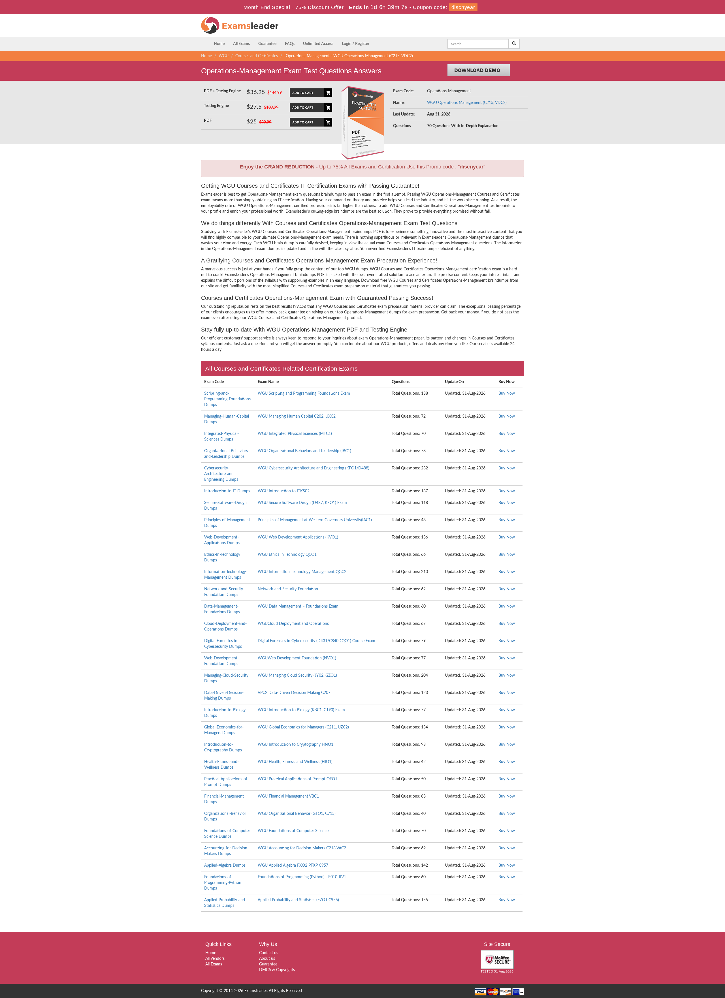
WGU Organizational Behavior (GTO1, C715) (297, 814)
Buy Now (506, 394)
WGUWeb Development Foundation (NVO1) (297, 658)
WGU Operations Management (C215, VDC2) (467, 103)
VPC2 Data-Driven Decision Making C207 (294, 693)
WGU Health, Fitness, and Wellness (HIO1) (295, 762)
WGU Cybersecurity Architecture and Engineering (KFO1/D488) (313, 468)
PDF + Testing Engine (222, 91)
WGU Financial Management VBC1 (288, 796)
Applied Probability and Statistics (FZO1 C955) (298, 900)
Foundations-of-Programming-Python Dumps (222, 882)
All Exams (241, 44)
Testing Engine (216, 106)
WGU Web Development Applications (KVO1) (298, 537)
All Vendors (215, 959)
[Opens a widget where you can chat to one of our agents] (686, 965)
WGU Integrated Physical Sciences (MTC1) (295, 434)
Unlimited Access (318, 44)
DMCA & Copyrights (277, 970)
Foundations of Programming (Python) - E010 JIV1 (302, 877)
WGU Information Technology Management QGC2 (302, 572)
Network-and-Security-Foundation (288, 589)
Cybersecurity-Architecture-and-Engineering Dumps (221, 474)
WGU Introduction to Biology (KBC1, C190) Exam (301, 710)
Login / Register (355, 44)
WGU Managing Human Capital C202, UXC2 (297, 416)
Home (219, 44)
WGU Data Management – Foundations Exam (298, 606)
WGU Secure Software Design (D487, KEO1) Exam (302, 503)
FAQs (290, 44)
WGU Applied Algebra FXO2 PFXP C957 (293, 865)
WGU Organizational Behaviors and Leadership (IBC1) (304, 451)
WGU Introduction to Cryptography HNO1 (295, 745)
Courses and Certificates (256, 56)
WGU (224, 56)
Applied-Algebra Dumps (225, 865)
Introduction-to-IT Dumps (227, 491)
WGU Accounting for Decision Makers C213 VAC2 (302, 848)
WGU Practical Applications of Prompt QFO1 (297, 779)
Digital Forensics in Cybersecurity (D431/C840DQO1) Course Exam (316, 641)
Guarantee (267, 44)
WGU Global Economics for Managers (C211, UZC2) (303, 727)
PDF (208, 121)
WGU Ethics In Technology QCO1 (287, 555)
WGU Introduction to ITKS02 (284, 491)
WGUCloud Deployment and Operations (293, 624)
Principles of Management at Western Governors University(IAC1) (315, 520)
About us (267, 959)
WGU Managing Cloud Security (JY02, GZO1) (297, 676)
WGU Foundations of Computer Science (293, 831)
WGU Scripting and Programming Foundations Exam (304, 394)
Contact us (268, 953)
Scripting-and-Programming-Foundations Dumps (227, 399)
